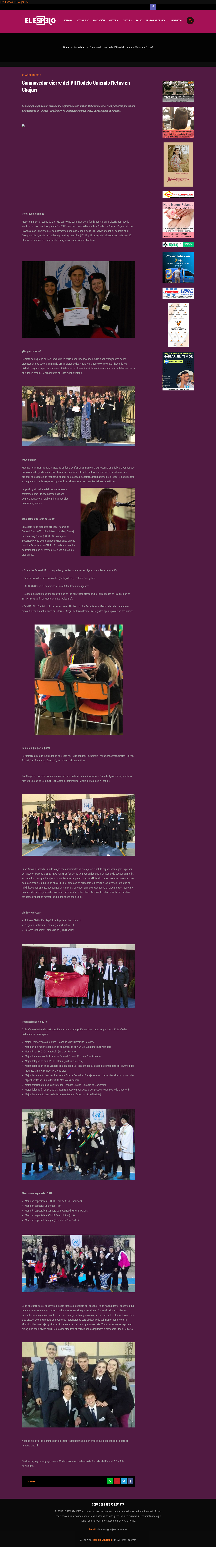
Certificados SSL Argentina (14, 2)
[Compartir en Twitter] (124, 1481)
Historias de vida (155, 20)
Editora (68, 20)
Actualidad (82, 20)
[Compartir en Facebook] (130, 1481)
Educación (99, 20)
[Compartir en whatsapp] (110, 1481)
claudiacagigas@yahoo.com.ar (112, 1529)
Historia (113, 20)
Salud (139, 20)
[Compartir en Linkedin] (117, 1481)
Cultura (127, 20)
